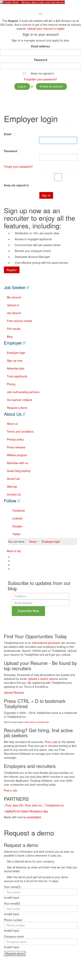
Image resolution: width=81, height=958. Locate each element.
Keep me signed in (42, 73)
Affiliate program (17, 455)
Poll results (13, 329)
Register (11, 270)
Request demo (15, 953)
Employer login (16, 353)
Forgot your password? (18, 166)
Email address (40, 46)
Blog (9, 336)
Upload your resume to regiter (46, 28)
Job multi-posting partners (23, 392)
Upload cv (13, 305)
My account (14, 297)
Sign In (46, 195)
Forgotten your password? (40, 79)
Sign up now (14, 360)
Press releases (16, 447)
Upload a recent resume (43, 679)
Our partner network (19, 400)
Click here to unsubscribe (36, 722)
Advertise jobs (15, 368)
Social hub (13, 479)
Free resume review (19, 321)
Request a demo (17, 408)
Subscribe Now (28, 611)
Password (40, 60)
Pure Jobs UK (14, 805)
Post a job (51, 742)
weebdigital (34, 817)
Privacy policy (15, 439)
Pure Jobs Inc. (34, 805)
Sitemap (12, 486)
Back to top (13, 551)
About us (12, 424)
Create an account (51, 86)
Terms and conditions (20, 431)
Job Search (14, 313)
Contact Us (14, 494)
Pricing (11, 384)
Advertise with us (17, 463)
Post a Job (10, 790)
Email (8, 134)
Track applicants (17, 376)
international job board (46, 643)
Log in (22, 86)
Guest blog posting (18, 471)
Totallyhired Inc (54, 805)
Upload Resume (14, 692)
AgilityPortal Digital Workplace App (27, 811)
